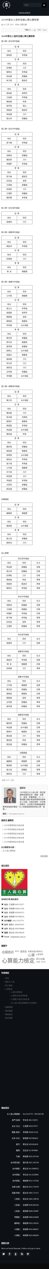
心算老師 (39, 954)
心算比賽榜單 (16, 992)
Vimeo (28, 1254)
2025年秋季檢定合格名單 (14, 829)
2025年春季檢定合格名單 (14, 834)
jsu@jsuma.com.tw (18, 937)
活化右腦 (40, 959)
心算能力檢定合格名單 (20, 999)
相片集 (43, 962)
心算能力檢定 (18, 961)
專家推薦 (9, 1011)
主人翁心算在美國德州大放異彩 (24, 1003)
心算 (31, 955)
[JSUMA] (6, 5)
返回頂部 (44, 856)
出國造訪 (8, 952)
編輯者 (23, 788)
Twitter (3, 1254)
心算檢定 (9, 989)
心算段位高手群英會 (19, 996)
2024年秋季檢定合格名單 (14, 838)
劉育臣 (23, 951)
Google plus (16, 1254)
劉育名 (17, 951)
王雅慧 (38, 962)
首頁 (7, 978)
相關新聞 (9, 1007)
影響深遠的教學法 (35, 952)
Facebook (9, 1254)
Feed (22, 1254)
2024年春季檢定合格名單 (14, 842)
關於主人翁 (9, 982)
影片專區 (9, 986)
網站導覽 (9, 1018)
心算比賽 (23, 25)
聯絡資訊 (9, 1014)
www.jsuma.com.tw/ (16, 814)
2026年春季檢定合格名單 (14, 825)
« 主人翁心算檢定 (8, 851)
